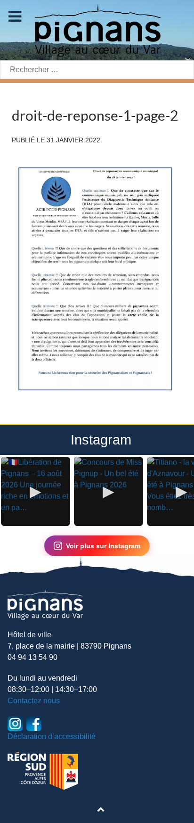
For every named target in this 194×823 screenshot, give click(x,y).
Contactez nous (34, 701)
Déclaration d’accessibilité (52, 736)
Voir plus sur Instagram (103, 546)
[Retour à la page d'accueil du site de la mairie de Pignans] (97, 29)
